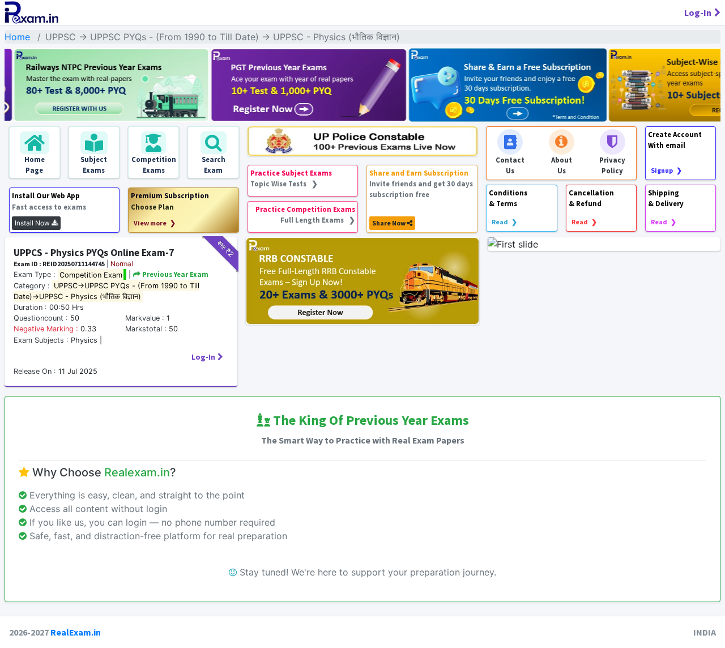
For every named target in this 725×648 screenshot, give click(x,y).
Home (17, 36)
